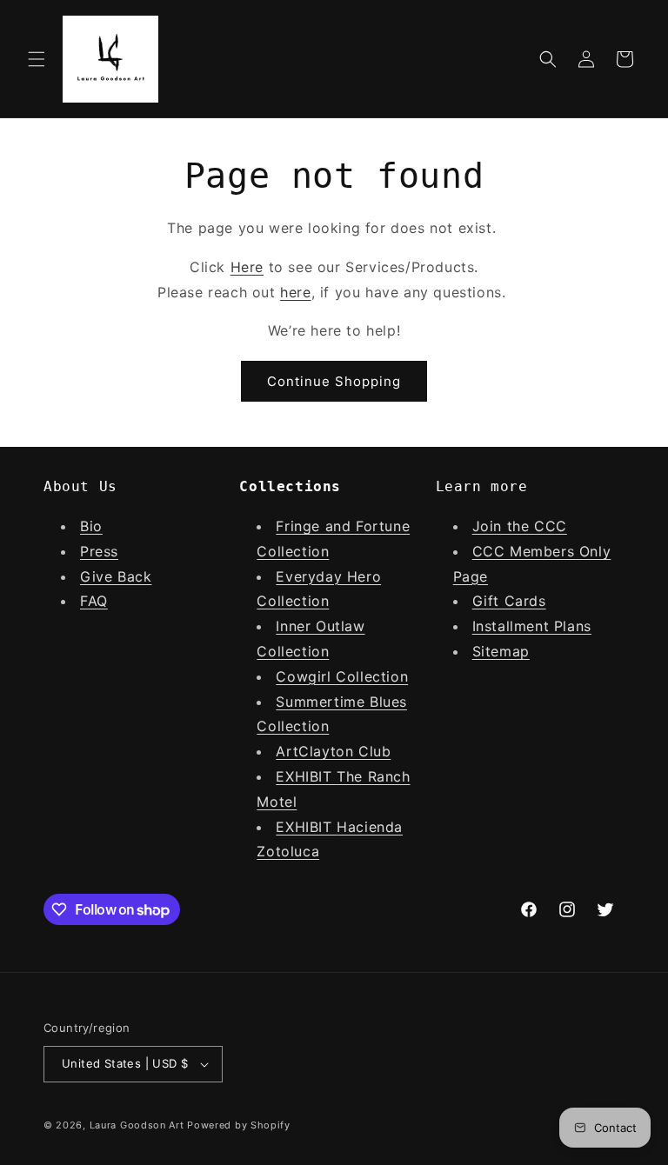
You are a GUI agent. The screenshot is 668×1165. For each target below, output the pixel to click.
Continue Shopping (334, 381)
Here (247, 267)
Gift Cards (509, 600)
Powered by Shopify (239, 1125)
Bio (91, 526)
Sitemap (501, 651)
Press (99, 551)
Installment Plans (531, 626)
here (295, 292)
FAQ (94, 600)
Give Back (115, 576)
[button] (36, 59)
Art (287, 751)
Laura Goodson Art (137, 1125)
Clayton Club (344, 751)
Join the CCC (519, 526)
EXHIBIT (306, 776)
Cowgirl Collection (342, 676)
